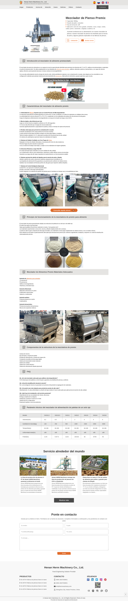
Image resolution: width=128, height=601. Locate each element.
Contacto (79, 7)
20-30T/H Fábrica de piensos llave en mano (34, 586)
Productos (29, 7)
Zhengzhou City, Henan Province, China (68, 589)
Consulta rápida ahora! (62, 210)
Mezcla (32, 112)
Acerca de (39, 7)
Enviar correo (89, 40)
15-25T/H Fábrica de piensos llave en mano (34, 589)
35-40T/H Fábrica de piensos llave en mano (34, 579)
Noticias (63, 7)
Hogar (21, 7)
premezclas (59, 76)
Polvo (50, 140)
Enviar (64, 553)
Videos (71, 7)
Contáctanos (102, 7)
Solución (48, 7)
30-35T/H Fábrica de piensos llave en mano (34, 583)
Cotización (74, 40)
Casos (56, 7)
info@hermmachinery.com (63, 586)
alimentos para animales (62, 69)
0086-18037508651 (62, 579)
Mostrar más (64, 500)
